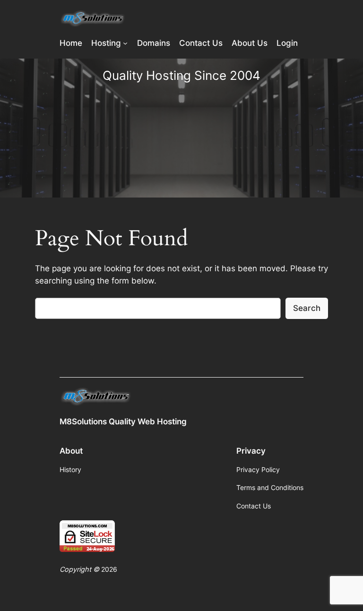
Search (306, 308)
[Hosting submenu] (125, 43)
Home (71, 43)
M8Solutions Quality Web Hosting (123, 421)
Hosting (106, 43)
